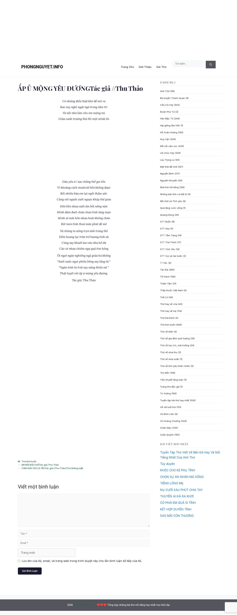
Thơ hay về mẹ (168, 311)
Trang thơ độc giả (169, 386)
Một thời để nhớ (168, 166)
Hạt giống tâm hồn (170, 125)
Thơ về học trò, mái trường (174, 345)
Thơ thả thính (167, 318)
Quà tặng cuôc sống (171, 208)
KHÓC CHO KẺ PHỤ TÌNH (177, 470)
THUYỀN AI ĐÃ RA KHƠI (177, 496)
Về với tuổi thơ (168, 407)
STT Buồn (165, 221)
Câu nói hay (166, 104)
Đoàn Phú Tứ (167, 111)
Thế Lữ (164, 297)
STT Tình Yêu (167, 249)
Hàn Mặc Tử (166, 118)
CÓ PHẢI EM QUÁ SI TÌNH (178, 502)
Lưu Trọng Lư (167, 159)
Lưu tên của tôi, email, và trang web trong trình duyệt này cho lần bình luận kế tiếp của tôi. (82, 561)
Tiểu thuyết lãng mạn (171, 379)
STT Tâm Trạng (168, 235)
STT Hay (165, 228)
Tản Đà (164, 269)
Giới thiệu (145, 66)
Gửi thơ (161, 66)
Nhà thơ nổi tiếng (169, 187)
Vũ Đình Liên (167, 414)
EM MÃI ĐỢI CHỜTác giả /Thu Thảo (40, 464)
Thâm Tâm (166, 283)
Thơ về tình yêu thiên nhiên (175, 366)
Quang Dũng (167, 214)
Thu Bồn (164, 372)
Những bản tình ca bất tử (173, 194)
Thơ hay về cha (168, 304)
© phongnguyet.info (85, 604)
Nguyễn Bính (167, 173)
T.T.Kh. (164, 263)
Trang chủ (127, 66)
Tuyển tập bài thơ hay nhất (174, 400)
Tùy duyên (167, 464)
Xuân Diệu (165, 427)
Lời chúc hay (167, 152)
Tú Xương (165, 393)
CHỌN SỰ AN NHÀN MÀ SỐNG (182, 477)
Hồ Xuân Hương (168, 132)
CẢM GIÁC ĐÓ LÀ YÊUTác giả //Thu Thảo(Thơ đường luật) (52, 468)
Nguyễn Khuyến (168, 180)
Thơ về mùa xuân (169, 359)
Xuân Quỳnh (167, 434)
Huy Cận (164, 139)
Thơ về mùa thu (168, 352)
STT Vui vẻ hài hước (171, 256)
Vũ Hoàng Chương (170, 421)
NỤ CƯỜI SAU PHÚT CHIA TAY (181, 490)
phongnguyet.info (42, 66)
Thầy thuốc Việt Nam (171, 290)
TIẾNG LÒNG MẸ (171, 483)
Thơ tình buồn (29, 461)
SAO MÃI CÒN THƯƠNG (177, 515)
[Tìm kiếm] (211, 65)
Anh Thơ (165, 91)
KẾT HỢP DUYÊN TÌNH (175, 509)
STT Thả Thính (168, 242)
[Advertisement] (118, 28)
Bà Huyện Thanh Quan (172, 98)
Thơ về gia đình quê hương (175, 338)
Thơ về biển (166, 331)
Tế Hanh (165, 276)
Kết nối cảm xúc (168, 146)
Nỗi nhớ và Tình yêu (171, 201)
